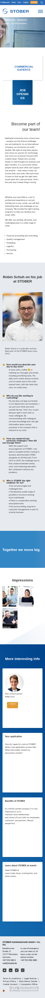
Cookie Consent (10, 984)
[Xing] (17, 971)
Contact (34, 2)
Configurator (5, 2)
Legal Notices (30, 979)
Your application (13, 736)
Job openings (22, 94)
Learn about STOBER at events (20, 865)
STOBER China (9, 20)
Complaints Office (29, 984)
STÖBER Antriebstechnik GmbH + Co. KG (21, 943)
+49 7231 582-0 (9, 960)
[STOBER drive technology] (16, 11)
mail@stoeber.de (9, 963)
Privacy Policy (9, 981)
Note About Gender (28, 981)
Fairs (19, 2)
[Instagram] (23, 971)
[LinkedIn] (11, 971)
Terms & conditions (12, 979)
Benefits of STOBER (15, 801)
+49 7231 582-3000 (29, 960)
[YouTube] (5, 971)
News (14, 2)
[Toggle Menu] (40, 11)
